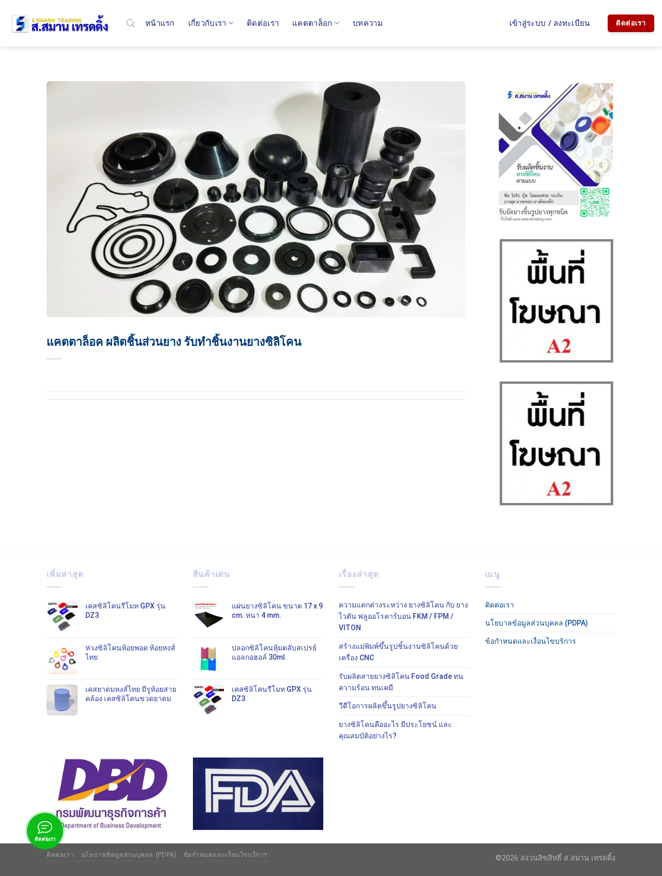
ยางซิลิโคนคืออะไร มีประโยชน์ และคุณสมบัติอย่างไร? (395, 730)
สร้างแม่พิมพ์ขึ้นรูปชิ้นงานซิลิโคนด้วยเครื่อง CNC (398, 652)
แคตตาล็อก (312, 23)
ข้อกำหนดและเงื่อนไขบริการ (530, 641)
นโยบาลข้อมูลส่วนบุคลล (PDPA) (536, 623)
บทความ (368, 23)
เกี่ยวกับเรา (207, 23)
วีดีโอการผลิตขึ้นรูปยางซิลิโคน (388, 706)
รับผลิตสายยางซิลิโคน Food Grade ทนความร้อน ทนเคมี (401, 682)
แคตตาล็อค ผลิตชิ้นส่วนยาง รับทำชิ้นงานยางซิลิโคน (174, 341)
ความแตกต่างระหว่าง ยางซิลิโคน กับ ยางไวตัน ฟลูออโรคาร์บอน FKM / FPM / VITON (403, 616)
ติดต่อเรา (263, 23)
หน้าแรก (160, 23)
